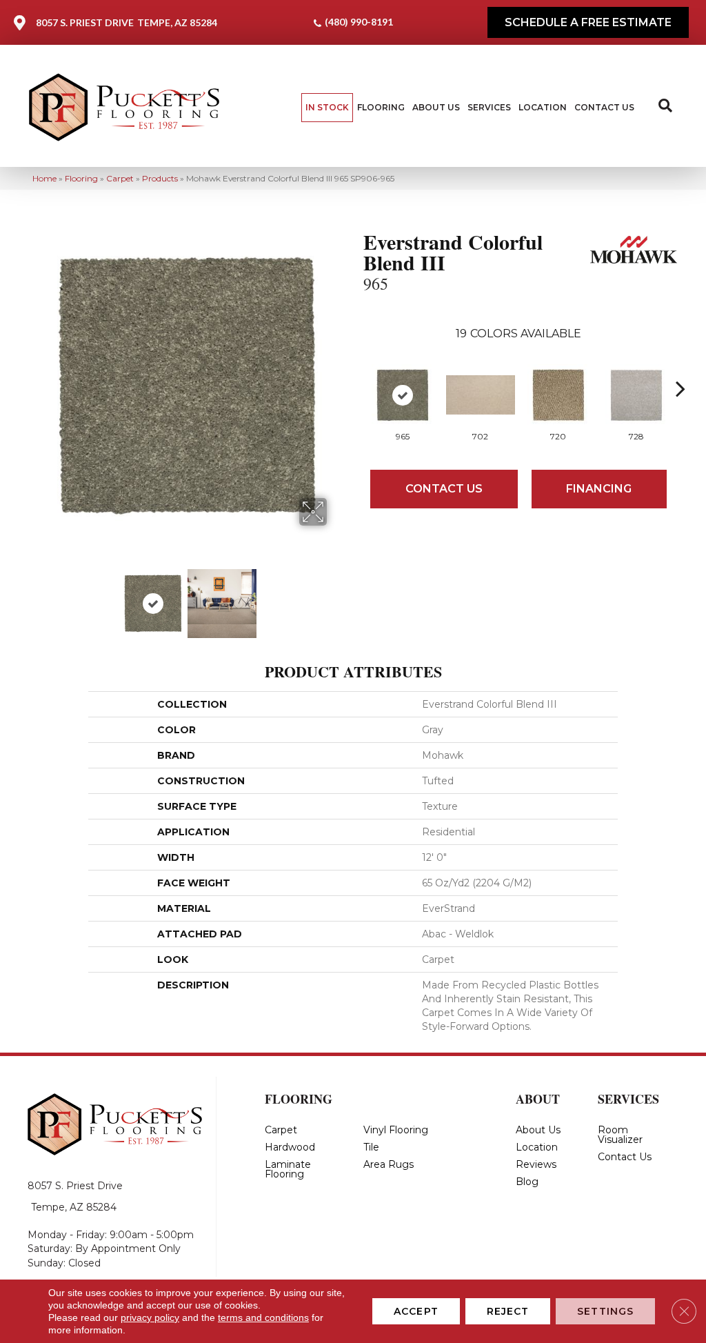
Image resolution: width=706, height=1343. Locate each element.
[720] (558, 395)
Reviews (536, 1164)
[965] (402, 395)
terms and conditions (263, 1317)
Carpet (120, 178)
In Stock (327, 107)
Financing (599, 488)
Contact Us (604, 107)
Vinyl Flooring (395, 1130)
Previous (39, 597)
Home (44, 178)
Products (160, 178)
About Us (436, 107)
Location (542, 107)
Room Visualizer (620, 1135)
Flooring (381, 107)
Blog (527, 1181)
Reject (508, 1311)
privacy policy (150, 1317)
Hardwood (290, 1147)
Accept (416, 1311)
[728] (636, 395)
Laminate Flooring (288, 1169)
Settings (605, 1311)
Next (336, 597)
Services (489, 107)
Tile (371, 1147)
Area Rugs (388, 1164)
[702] (480, 395)
